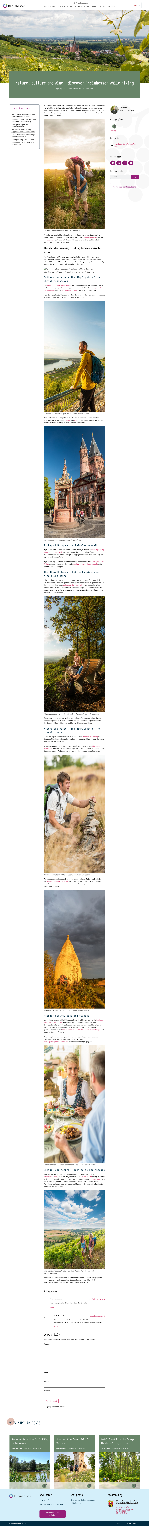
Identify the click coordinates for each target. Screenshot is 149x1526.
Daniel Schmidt (127, 110)
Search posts (116, 170)
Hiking (94, 6)
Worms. (77, 420)
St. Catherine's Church (69, 290)
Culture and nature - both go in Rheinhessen (22, 144)
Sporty (115, 146)
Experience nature (82, 6)
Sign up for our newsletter (55, 1407)
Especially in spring (90, 737)
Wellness (111, 6)
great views (97, 1179)
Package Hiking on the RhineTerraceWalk (19, 126)
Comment (48, 1344)
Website (47, 1391)
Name (46, 1372)
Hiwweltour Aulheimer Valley (57, 881)
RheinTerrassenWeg (89, 237)
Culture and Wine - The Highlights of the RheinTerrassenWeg (23, 121)
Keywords (114, 138)
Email (46, 1382)
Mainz (68, 420)
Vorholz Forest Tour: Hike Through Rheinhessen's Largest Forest (117, 1441)
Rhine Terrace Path (129, 144)
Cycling (102, 6)
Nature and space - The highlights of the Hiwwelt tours (23, 136)
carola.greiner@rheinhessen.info (85, 564)
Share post (115, 156)
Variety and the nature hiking (74, 585)
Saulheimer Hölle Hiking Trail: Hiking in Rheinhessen (30, 1441)
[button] (112, 163)
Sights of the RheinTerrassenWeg (59, 285)
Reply (52, 1307)
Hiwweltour (117, 144)
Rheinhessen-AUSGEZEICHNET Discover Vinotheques (81, 1030)
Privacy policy (132, 1523)
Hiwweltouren (49, 240)
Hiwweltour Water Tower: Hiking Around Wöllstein (74, 1441)
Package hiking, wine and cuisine (23, 140)
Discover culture (65, 6)
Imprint (119, 1523)
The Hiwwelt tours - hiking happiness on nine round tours (23, 131)
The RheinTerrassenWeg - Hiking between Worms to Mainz (23, 116)
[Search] (135, 177)
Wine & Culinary (50, 6)
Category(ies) (117, 119)
